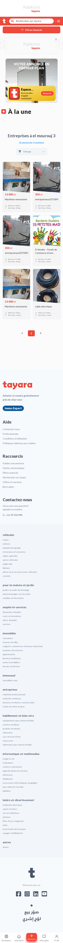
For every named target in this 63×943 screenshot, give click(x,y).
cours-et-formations (12, 616)
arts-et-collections (11, 813)
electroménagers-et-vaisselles (17, 594)
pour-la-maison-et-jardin (18, 585)
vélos (5, 825)
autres (7, 842)
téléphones (8, 779)
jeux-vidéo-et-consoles (13, 787)
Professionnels (10, 433)
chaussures (8, 740)
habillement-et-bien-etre (18, 715)
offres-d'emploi (10, 620)
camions (6, 576)
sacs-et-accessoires (12, 736)
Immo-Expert (13, 408)
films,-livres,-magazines (13, 821)
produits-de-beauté (11, 728)
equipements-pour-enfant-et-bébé (18, 720)
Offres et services (12, 482)
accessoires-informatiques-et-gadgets (20, 783)
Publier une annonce (13, 463)
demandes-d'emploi (12, 612)
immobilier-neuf (10, 680)
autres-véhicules (10, 560)
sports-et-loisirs (10, 809)
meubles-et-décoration (13, 598)
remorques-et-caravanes (14, 552)
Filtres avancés (10, 472)
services (6, 624)
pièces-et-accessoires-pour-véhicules (20, 572)
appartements (9, 654)
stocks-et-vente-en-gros (14, 706)
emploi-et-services (14, 607)
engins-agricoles (10, 556)
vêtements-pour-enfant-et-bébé (17, 744)
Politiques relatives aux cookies (19, 443)
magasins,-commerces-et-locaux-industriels (23, 646)
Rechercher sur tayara (14, 477)
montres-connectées (12, 767)
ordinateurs (8, 763)
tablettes (7, 791)
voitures (6, 544)
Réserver (47, 93)
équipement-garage (11, 548)
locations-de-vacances (13, 650)
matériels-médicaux (12, 698)
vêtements (8, 732)
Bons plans (8, 486)
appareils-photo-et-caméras (15, 771)
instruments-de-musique (14, 829)
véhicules (8, 534)
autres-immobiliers (11, 662)
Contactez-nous (11, 429)
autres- (6, 847)
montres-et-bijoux (11, 724)
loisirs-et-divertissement (18, 800)
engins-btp (7, 564)
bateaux (6, 568)
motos (6, 540)
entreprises (10, 689)
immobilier (9, 633)
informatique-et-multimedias (21, 753)
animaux (6, 817)
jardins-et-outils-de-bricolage (16, 590)
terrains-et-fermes (11, 666)
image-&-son (8, 759)
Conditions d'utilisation (15, 438)
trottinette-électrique (12, 805)
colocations (8, 638)
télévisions (8, 775)
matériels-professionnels (14, 694)
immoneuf (9, 675)
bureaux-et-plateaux (12, 658)
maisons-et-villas (10, 642)
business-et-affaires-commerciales (19, 702)
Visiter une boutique (13, 468)
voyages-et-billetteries (13, 833)
